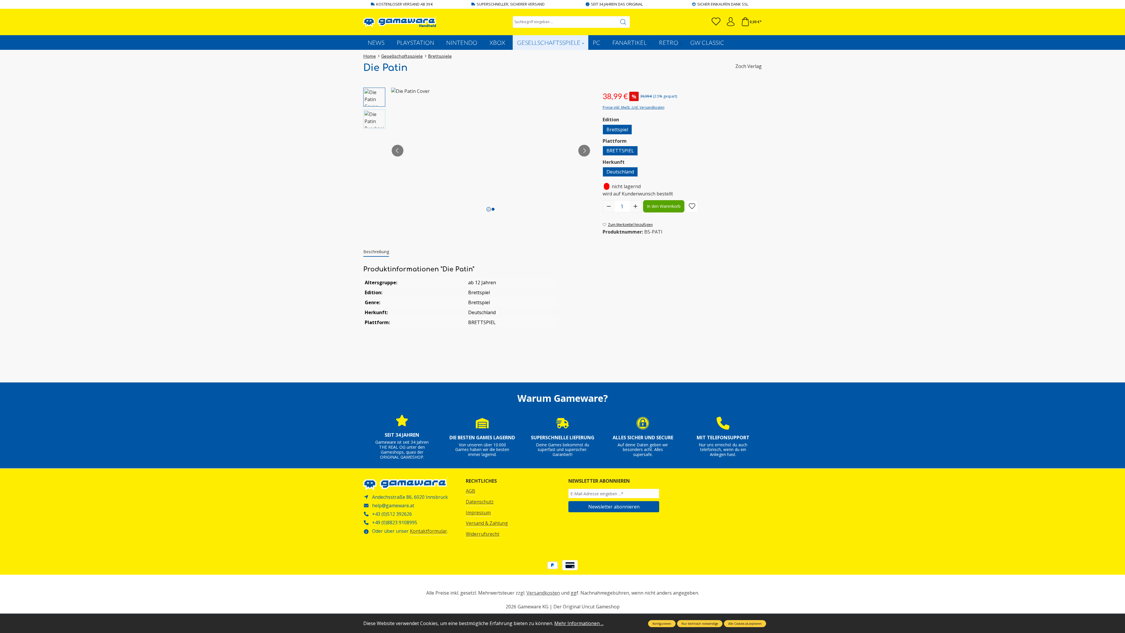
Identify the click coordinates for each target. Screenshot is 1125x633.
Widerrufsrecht (482, 534)
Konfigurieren (661, 624)
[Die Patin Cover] (491, 151)
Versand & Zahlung (487, 523)
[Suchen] (623, 22)
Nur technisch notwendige (699, 624)
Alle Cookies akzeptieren (745, 624)
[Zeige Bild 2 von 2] (493, 209)
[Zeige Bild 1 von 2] (488, 209)
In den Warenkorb (664, 206)
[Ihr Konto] (730, 21)
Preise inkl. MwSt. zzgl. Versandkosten (633, 107)
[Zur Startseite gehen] (400, 22)
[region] (477, 151)
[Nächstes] (584, 150)
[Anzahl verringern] (609, 206)
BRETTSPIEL (620, 150)
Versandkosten (543, 593)
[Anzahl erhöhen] (635, 206)
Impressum (478, 512)
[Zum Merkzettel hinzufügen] (692, 206)
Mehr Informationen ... (579, 623)
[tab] (376, 252)
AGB (470, 491)
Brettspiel (617, 129)
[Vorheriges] (397, 150)
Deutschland (620, 172)
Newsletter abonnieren (614, 506)
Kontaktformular (428, 531)
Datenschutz (480, 501)
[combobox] (565, 22)
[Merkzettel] (716, 21)
